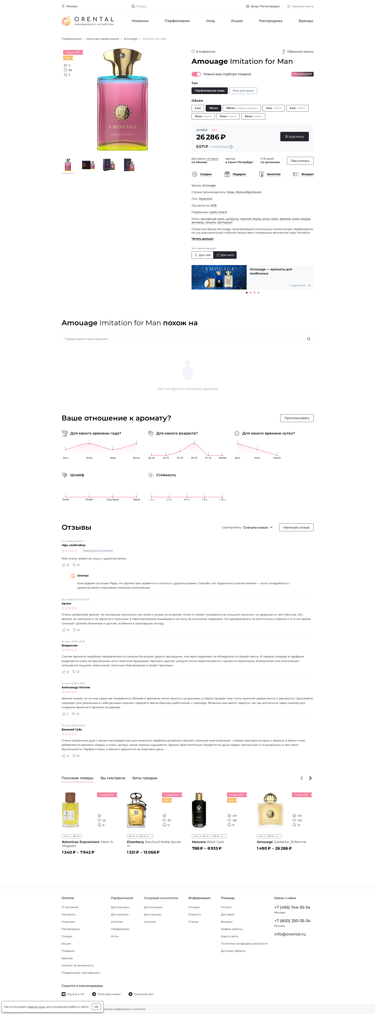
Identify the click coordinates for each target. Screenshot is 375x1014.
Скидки (67, 936)
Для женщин (120, 907)
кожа (295, 219)
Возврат (227, 921)
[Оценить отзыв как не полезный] (74, 565)
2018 (213, 205)
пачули (210, 222)
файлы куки (36, 1006)
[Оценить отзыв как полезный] (64, 565)
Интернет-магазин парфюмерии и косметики (118, 1009)
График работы (232, 929)
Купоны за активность (78, 965)
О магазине (70, 907)
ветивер (198, 222)
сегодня (212, 158)
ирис (275, 219)
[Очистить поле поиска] (239, 6)
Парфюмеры (120, 929)
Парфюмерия (177, 21)
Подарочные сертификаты (81, 972)
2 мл (66, 836)
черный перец (250, 219)
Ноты (115, 936)
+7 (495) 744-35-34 (292, 907)
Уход (210, 21)
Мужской (205, 199)
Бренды (306, 21)
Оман (231, 192)
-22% (214, 130)
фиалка (285, 219)
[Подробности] (231, 147)
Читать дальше (203, 238)
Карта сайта (229, 936)
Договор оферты (233, 951)
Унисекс (117, 921)
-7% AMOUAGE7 (302, 74)
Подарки (68, 951)
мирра (305, 219)
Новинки (140, 21)
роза (266, 219)
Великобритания (248, 192)
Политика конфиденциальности (244, 943)
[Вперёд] (310, 778)
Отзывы (194, 907)
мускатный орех (212, 219)
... (150, 836)
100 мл (76, 836)
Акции (237, 21)
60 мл (205, 836)
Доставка (227, 914)
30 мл (132, 836)
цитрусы (232, 219)
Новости (194, 914)
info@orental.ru (290, 934)
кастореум (224, 222)
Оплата (226, 907)
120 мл (216, 836)
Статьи (193, 921)
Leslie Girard (218, 212)
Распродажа (270, 21)
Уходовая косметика (161, 898)
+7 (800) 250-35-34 (292, 920)
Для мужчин (120, 914)
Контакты (68, 914)
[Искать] (308, 338)
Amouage (209, 185)
